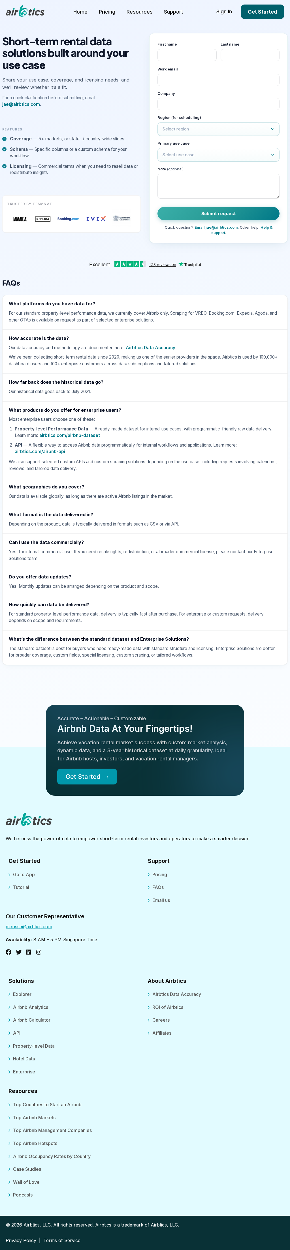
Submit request (218, 213)
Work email (167, 69)
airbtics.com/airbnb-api (40, 451)
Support (173, 12)
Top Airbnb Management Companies (52, 1130)
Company (166, 93)
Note (170, 169)
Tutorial (21, 887)
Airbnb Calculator (31, 1020)
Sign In (224, 11)
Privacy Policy (21, 1240)
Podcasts (23, 1195)
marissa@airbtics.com (29, 926)
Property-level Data (34, 1046)
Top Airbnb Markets (34, 1117)
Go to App (24, 874)
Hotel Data (24, 1059)
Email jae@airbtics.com (216, 227)
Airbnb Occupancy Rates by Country (52, 1156)
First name (167, 44)
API (16, 1033)
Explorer (22, 994)
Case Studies (27, 1169)
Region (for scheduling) (179, 117)
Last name (230, 44)
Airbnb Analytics (30, 1007)
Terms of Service (61, 1240)
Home (80, 12)
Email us (161, 900)
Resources (140, 12)
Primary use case (173, 143)
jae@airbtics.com (21, 104)
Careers (161, 1020)
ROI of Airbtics (167, 1007)
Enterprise (24, 1072)
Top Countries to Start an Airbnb (47, 1104)
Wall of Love (26, 1182)
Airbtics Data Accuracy (150, 347)
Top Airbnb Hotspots (35, 1143)
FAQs (158, 887)
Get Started (262, 12)
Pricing (107, 12)
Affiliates (161, 1033)
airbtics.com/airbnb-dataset (69, 435)
